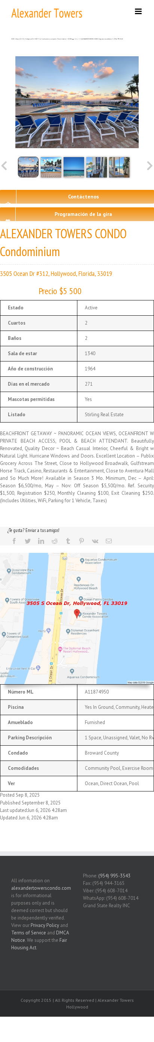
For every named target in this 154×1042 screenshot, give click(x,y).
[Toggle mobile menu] (139, 11)
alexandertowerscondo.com (41, 888)
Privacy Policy (45, 925)
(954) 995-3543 (114, 876)
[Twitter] (28, 541)
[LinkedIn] (41, 541)
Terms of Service (28, 933)
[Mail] (109, 541)
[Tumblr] (68, 541)
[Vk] (95, 541)
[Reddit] (55, 541)
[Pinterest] (81, 541)
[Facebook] (14, 541)
